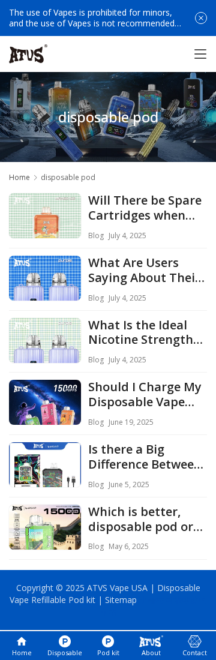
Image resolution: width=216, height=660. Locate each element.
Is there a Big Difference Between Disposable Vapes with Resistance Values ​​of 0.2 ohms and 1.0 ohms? (145, 457)
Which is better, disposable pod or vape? (140, 520)
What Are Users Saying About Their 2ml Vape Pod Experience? (144, 271)
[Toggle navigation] (200, 54)
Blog (96, 235)
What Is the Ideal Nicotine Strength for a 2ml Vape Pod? (145, 333)
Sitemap (121, 599)
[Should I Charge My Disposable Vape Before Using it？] (45, 416)
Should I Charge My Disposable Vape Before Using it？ (145, 395)
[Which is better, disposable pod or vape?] (45, 541)
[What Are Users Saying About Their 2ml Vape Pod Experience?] (45, 292)
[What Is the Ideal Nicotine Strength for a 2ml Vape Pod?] (45, 354)
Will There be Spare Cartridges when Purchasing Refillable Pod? (145, 208)
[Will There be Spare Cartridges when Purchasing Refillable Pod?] (45, 229)
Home (19, 177)
